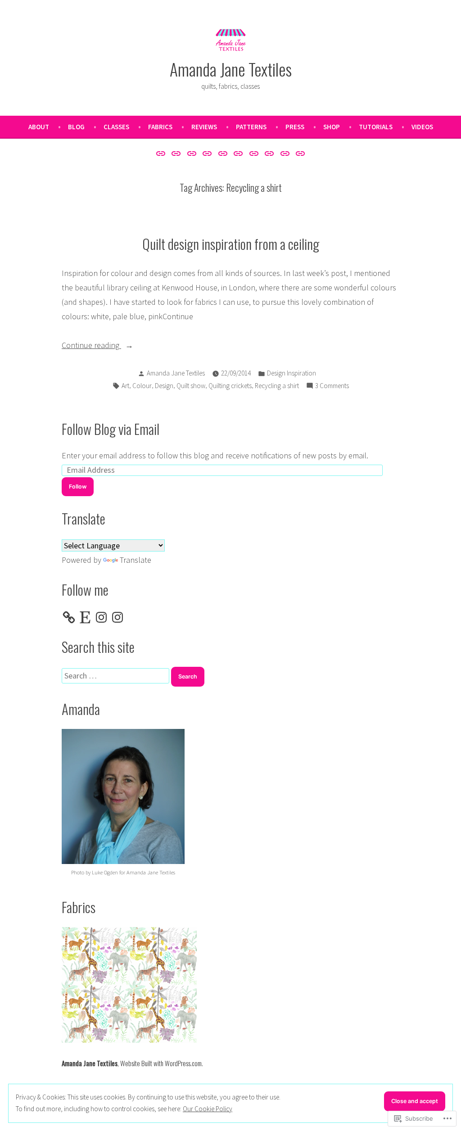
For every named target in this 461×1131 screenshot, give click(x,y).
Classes (116, 126)
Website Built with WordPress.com (161, 1063)
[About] (161, 153)
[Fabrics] (207, 153)
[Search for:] (116, 675)
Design (164, 385)
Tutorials (376, 126)
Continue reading (91, 346)
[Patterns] (238, 153)
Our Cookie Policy (207, 1108)
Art (125, 385)
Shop (331, 126)
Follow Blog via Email (110, 428)
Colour (142, 385)
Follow (77, 486)
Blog (76, 126)
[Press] (254, 153)
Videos (422, 126)
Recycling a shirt (277, 385)
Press (294, 126)
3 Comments (332, 386)
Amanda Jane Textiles (231, 68)
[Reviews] (222, 153)
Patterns (251, 126)
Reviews (204, 126)
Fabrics (160, 126)
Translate (135, 560)
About (38, 126)
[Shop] (269, 153)
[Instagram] (101, 617)
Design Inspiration (291, 373)
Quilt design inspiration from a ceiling (230, 243)
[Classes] (191, 153)
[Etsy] (85, 617)
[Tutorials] (285, 153)
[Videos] (299, 153)
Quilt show (190, 385)
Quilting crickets (230, 385)
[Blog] (176, 153)
